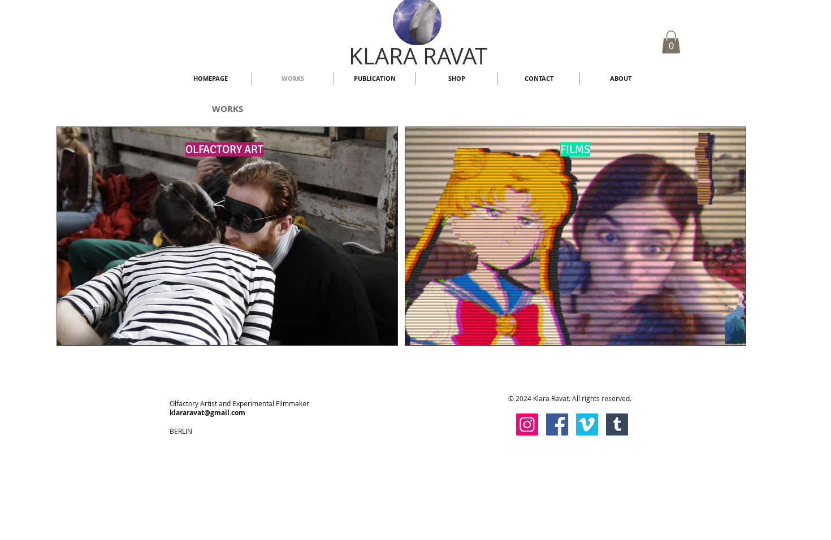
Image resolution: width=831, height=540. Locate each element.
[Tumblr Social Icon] (617, 424)
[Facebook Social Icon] (557, 424)
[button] (671, 42)
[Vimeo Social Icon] (587, 424)
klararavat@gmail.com (207, 412)
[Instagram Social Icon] (527, 424)
